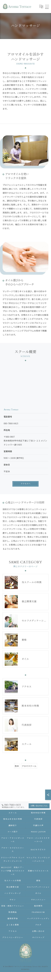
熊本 (17, 766)
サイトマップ (38, 937)
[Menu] (47, 6)
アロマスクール (29, 766)
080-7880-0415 (11, 423)
